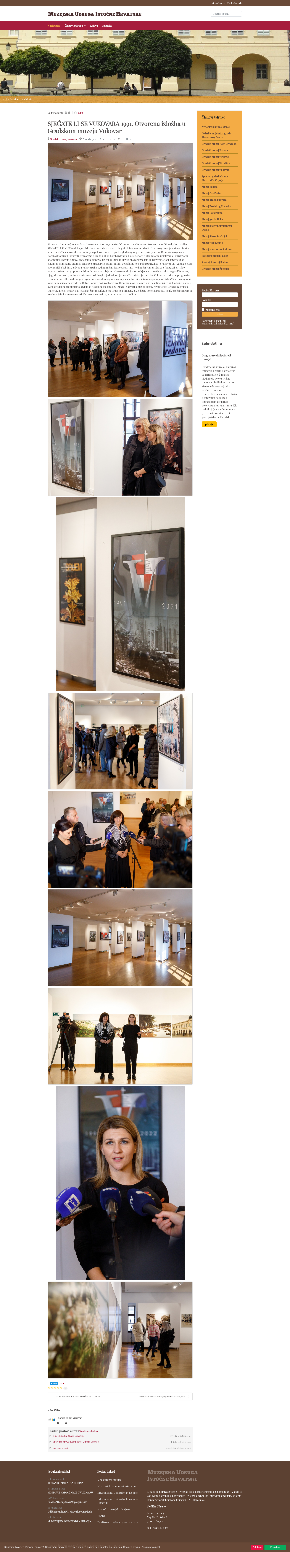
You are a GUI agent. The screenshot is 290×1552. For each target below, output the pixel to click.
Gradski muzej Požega (215, 150)
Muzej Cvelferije (211, 193)
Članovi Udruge (74, 25)
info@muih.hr (235, 3)
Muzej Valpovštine (212, 242)
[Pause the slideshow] (281, 67)
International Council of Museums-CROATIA (118, 1501)
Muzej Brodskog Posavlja (216, 206)
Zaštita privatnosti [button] (151, 1547)
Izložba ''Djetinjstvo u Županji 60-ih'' (67, 1502)
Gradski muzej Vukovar (63, 139)
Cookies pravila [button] (131, 1547)
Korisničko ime (210, 290)
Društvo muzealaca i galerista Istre (117, 1522)
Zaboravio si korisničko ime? (218, 323)
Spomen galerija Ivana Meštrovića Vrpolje (215, 178)
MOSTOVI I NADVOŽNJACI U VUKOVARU (70, 1492)
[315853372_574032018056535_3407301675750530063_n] (120, 191)
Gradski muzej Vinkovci (215, 156)
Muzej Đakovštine (212, 212)
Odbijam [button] (257, 1547)
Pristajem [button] (275, 1547)
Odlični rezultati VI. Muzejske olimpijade (70, 1511)
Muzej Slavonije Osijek (215, 236)
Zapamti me (213, 309)
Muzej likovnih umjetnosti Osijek (217, 227)
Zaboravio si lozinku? (214, 320)
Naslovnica (54, 25)
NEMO (101, 1515)
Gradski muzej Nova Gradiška (219, 143)
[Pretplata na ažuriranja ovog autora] (58, 1422)
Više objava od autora (88, 1431)
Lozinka (206, 300)
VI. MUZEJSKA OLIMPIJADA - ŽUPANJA (69, 1521)
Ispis (80, 112)
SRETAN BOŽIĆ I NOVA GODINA (65, 1483)
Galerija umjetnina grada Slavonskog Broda (216, 135)
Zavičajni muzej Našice (215, 255)
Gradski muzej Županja (215, 268)
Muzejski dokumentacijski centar (116, 1486)
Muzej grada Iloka (212, 219)
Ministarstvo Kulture (109, 1479)
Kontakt (107, 25)
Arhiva (94, 25)
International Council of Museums (117, 1492)
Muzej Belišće (210, 186)
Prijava (220, 314)
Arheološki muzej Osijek (216, 126)
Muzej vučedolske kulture (217, 249)
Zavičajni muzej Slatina (215, 262)
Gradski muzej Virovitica (216, 163)
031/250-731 (220, 3)
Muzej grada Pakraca (214, 199)
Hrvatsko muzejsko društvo (113, 1509)
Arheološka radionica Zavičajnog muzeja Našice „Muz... (162, 1396)
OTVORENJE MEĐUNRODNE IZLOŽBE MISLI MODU (77, 1396)
